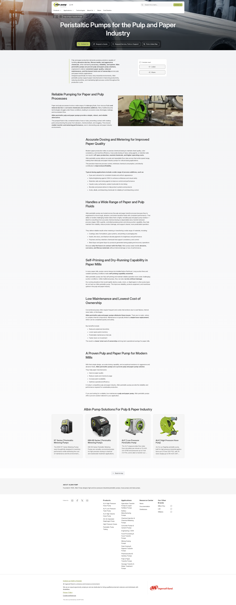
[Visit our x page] (82, 500)
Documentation (145, 506)
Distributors (143, 509)
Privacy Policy (68, 592)
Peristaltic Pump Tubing (108, 528)
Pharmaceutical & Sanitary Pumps (127, 555)
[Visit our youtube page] (87, 500)
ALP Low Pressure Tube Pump (109, 510)
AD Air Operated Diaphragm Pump (108, 520)
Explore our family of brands (72, 581)
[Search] (142, 4)
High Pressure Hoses (110, 524)
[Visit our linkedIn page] (72, 500)
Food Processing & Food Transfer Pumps (127, 536)
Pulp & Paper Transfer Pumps (126, 560)
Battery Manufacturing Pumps (126, 513)
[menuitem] (57, 10)
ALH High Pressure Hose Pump (109, 505)
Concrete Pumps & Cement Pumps (127, 527)
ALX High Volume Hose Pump (109, 515)
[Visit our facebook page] (77, 500)
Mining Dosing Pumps (126, 542)
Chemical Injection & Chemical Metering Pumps (128, 520)
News (141, 503)
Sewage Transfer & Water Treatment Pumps (127, 566)
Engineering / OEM (127, 531)
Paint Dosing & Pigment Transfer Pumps (127, 548)
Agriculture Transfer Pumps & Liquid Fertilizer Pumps (128, 506)
